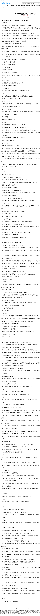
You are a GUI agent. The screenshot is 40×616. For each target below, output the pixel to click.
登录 (1, 0)
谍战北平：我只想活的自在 (24, 611)
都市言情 (18, 5)
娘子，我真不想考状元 (13, 613)
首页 (2, 5)
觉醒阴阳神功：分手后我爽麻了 (34, 610)
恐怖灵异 (33, 5)
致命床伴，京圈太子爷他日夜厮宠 (24, 610)
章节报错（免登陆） (25, 15)
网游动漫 (23, 5)
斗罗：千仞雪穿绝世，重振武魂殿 (35, 612)
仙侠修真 (13, 5)
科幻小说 (28, 5)
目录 (22, 17)
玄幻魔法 (8, 5)
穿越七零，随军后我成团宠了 (4, 611)
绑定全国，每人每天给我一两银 (24, 612)
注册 (3, 0)
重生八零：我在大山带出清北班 (14, 611)
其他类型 (4, 7)
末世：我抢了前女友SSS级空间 (14, 612)
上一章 (17, 17)
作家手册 (17, 610)
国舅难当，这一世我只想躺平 (22, 613)
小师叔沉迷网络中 (10, 7)
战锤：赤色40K (4, 613)
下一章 (34, 17)
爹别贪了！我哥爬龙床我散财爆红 (10, 610)
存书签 (28, 17)
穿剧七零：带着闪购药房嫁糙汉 (33, 611)
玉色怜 (8, 613)
